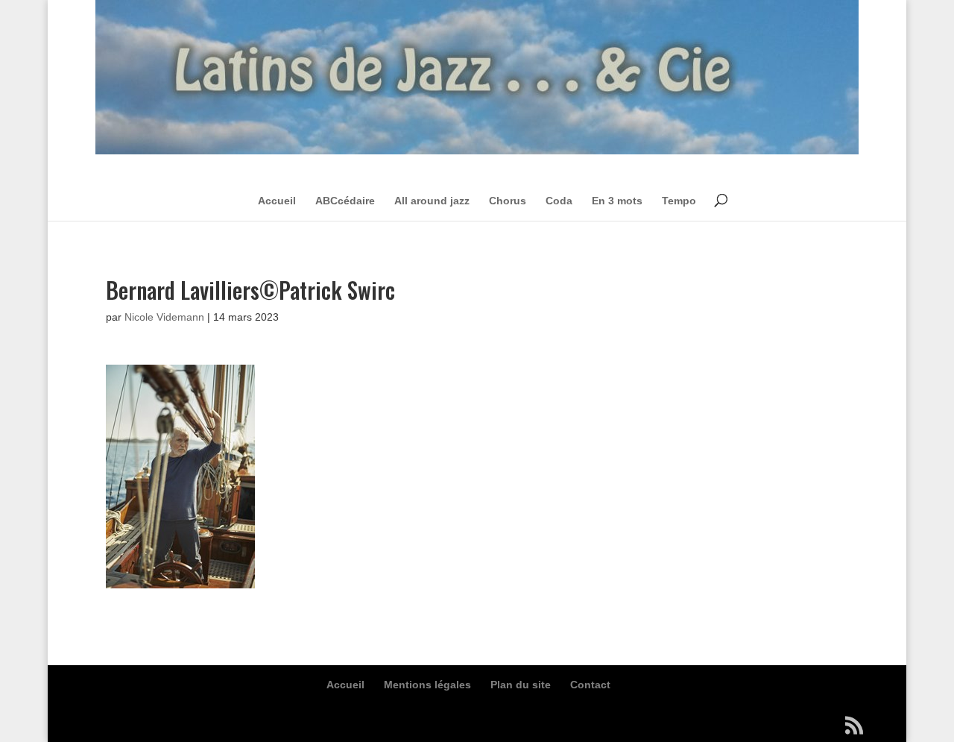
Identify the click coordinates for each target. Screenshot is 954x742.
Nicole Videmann (164, 317)
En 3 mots (617, 201)
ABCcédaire (345, 201)
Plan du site (520, 685)
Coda (559, 201)
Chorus (507, 201)
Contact (590, 685)
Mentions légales (427, 685)
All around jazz (432, 201)
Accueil (277, 201)
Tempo (679, 201)
